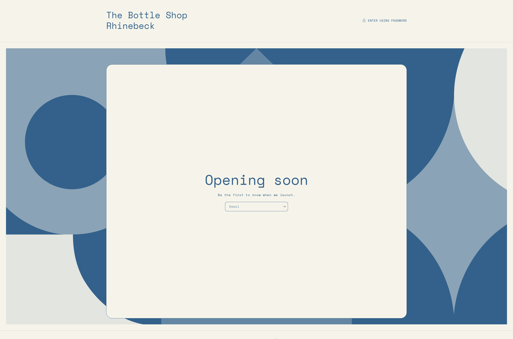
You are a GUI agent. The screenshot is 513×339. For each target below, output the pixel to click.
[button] (384, 20)
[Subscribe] (285, 206)
